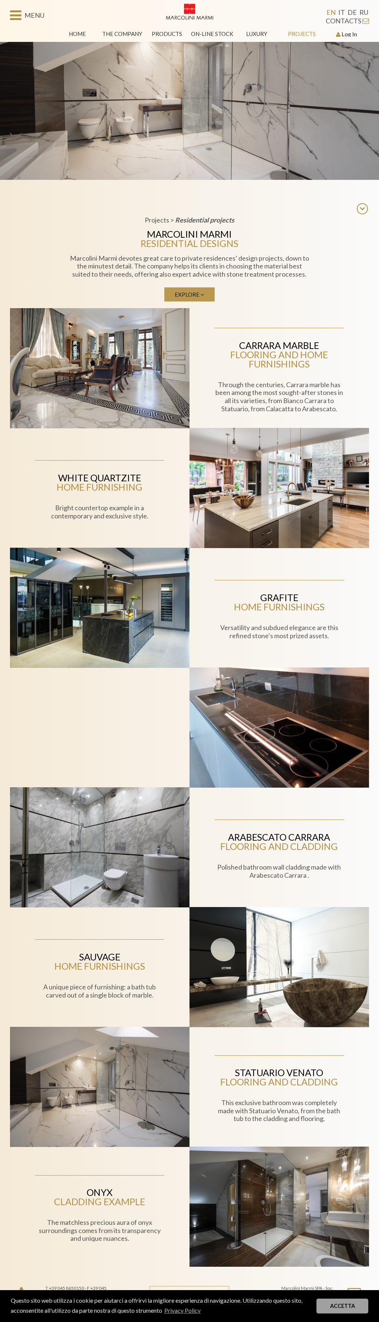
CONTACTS (344, 21)
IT (341, 12)
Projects (302, 34)
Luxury (256, 34)
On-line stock (212, 34)
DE (352, 12)
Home (77, 34)
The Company (122, 34)
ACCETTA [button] (342, 1306)
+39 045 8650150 (66, 1288)
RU (363, 12)
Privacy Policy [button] (182, 1310)
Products (167, 34)
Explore (188, 294)
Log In (349, 34)
